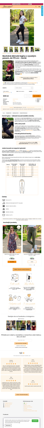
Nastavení (8, 425)
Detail (32, 261)
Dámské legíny (15, 99)
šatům (17, 150)
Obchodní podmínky (28, 409)
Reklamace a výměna (28, 407)
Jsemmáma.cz (7, 405)
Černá (14, 100)
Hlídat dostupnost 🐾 (8, 92)
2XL (34, 265)
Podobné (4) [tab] (8, 113)
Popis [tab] (4, 113)
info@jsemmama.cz (8, 403)
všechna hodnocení (30, 107)
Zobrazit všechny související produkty (22, 269)
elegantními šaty (29, 130)
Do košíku (38, 96)
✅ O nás (25, 403)
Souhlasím (35, 420)
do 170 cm (14, 101)
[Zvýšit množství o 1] (30, 96)
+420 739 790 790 (8, 404)
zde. (19, 422)
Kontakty (25, 408)
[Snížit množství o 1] (25, 96)
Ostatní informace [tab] (23, 113)
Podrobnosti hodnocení (16, 53)
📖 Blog (25, 404)
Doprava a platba (27, 405)
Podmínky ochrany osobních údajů (21, 347)
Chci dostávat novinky (21, 343)
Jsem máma (34, 91)
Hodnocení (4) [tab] (15, 113)
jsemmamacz (7, 406)
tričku (28, 150)
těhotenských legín (32, 82)
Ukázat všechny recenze (22, 394)
